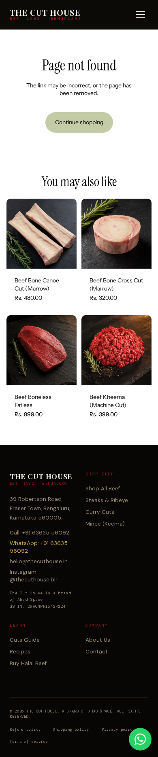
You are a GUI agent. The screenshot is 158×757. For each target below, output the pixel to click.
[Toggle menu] (140, 14)
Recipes (20, 651)
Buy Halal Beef (28, 663)
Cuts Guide (25, 639)
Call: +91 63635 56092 (39, 532)
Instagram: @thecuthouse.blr (34, 575)
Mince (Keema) (105, 523)
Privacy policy (118, 729)
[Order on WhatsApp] (140, 739)
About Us (97, 639)
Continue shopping (79, 122)
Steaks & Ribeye (106, 500)
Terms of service (29, 741)
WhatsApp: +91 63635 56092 (39, 547)
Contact (96, 651)
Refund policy (25, 729)
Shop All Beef (102, 488)
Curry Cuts (99, 512)
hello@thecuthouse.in (39, 561)
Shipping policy (71, 729)
